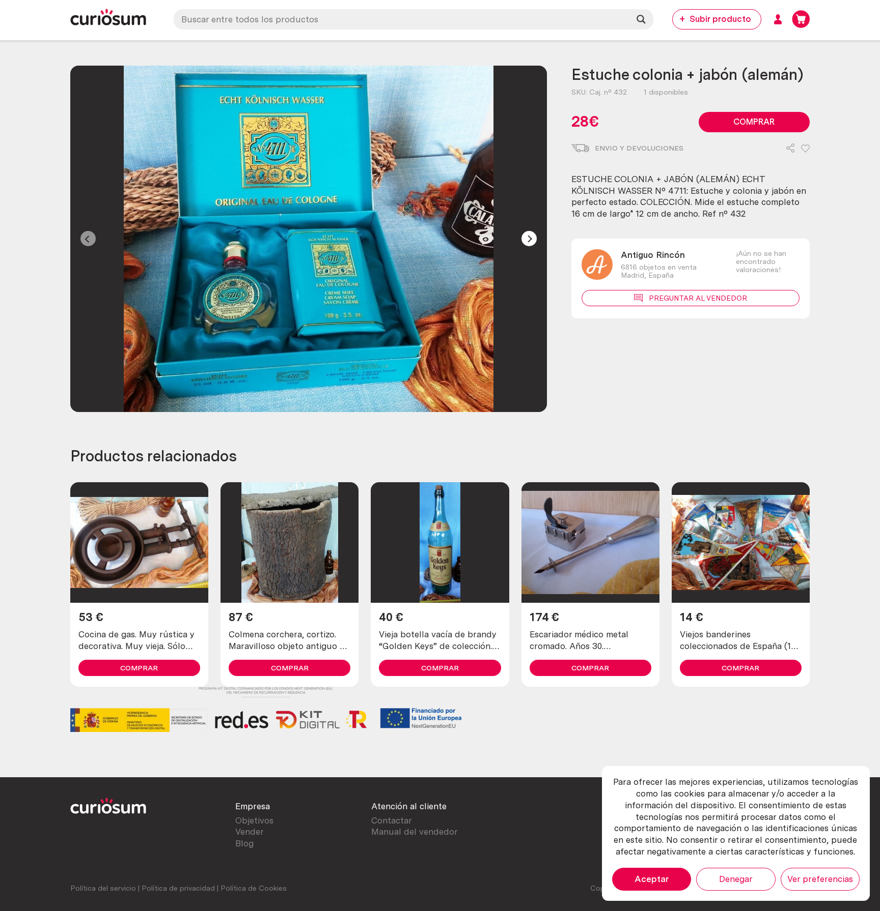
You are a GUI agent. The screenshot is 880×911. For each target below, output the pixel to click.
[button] (805, 149)
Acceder (778, 19)
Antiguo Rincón (653, 255)
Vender (249, 832)
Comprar (754, 122)
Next (529, 238)
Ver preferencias (820, 879)
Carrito (801, 19)
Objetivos (254, 820)
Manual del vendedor (414, 832)
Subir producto (720, 19)
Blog (244, 843)
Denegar (736, 879)
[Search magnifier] (641, 19)
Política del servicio (103, 888)
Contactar (391, 820)
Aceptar (652, 879)
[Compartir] (790, 149)
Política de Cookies (254, 888)
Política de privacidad (178, 888)
